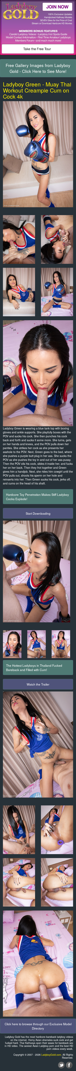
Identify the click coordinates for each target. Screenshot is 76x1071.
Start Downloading (38, 513)
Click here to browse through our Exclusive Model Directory (38, 1026)
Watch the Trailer (38, 684)
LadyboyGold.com (51, 1054)
